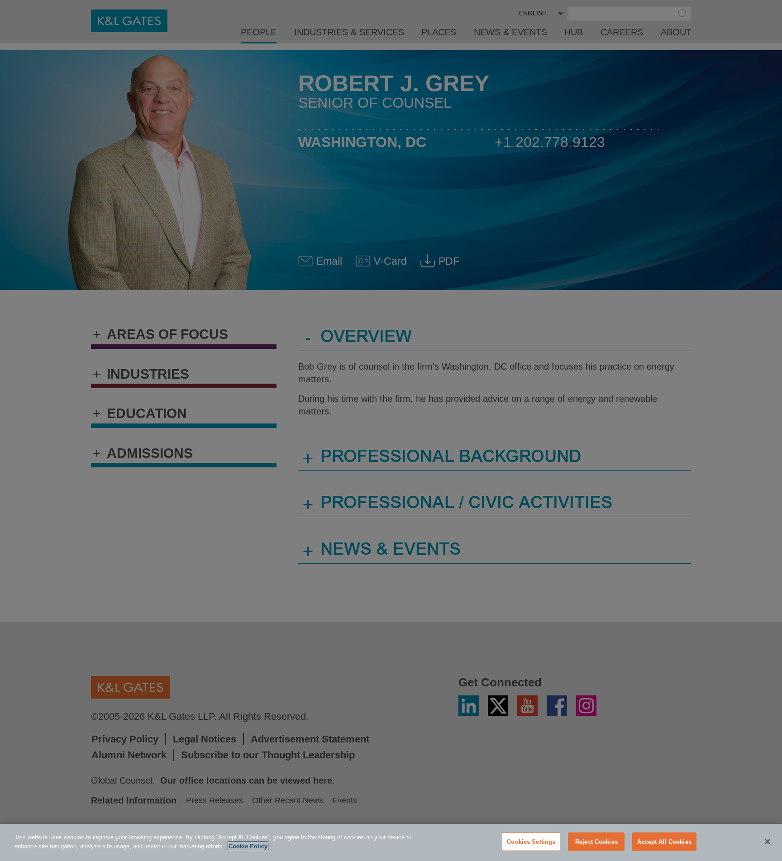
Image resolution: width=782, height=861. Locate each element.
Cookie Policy (248, 845)
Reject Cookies (596, 841)
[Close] (767, 841)
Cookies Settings (531, 841)
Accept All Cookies (664, 841)
